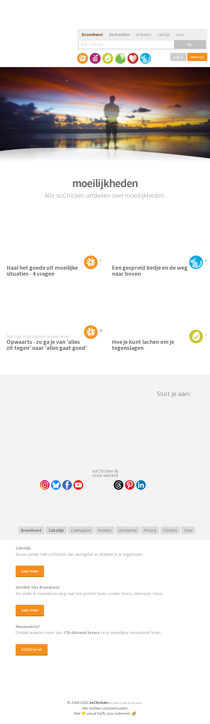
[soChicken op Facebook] (67, 485)
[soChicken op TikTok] (98, 485)
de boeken (119, 34)
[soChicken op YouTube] (78, 485)
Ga (189, 44)
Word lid (197, 57)
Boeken (105, 530)
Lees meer (29, 571)
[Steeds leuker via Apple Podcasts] (119, 507)
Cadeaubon (81, 530)
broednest (92, 34)
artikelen (143, 34)
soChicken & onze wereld (105, 472)
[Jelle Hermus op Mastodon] (161, 485)
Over (188, 530)
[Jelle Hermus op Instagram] (44, 485)
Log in (178, 57)
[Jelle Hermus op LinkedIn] (141, 485)
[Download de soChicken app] (90, 683)
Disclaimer (127, 530)
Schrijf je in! (31, 649)
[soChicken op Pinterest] (130, 485)
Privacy (150, 530)
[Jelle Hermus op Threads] (118, 485)
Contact (170, 530)
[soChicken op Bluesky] (56, 485)
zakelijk (163, 34)
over (180, 34)
